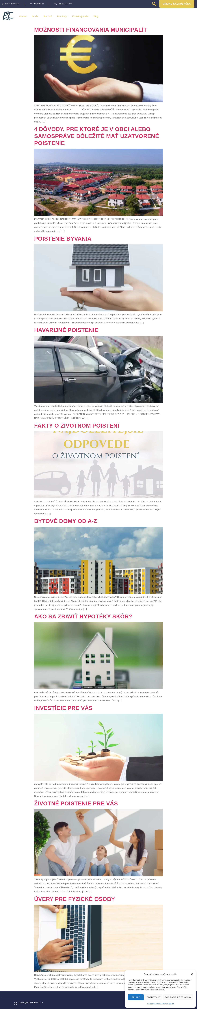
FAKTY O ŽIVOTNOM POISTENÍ (76, 425)
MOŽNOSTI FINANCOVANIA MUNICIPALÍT (90, 30)
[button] (191, 974)
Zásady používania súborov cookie (160, 1004)
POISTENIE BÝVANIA (62, 238)
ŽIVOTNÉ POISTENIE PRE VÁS (76, 803)
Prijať (136, 997)
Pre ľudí (48, 16)
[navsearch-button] (154, 4)
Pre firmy (62, 16)
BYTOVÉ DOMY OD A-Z (65, 521)
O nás (35, 16)
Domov (23, 16)
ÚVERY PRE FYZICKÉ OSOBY (74, 899)
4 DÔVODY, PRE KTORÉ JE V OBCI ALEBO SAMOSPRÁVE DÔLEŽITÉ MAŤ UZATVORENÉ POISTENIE (96, 136)
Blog (96, 16)
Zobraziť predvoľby (178, 997)
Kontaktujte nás (80, 16)
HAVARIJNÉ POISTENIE (66, 330)
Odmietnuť (154, 997)
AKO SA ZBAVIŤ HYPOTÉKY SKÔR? (83, 616)
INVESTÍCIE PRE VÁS (63, 708)
